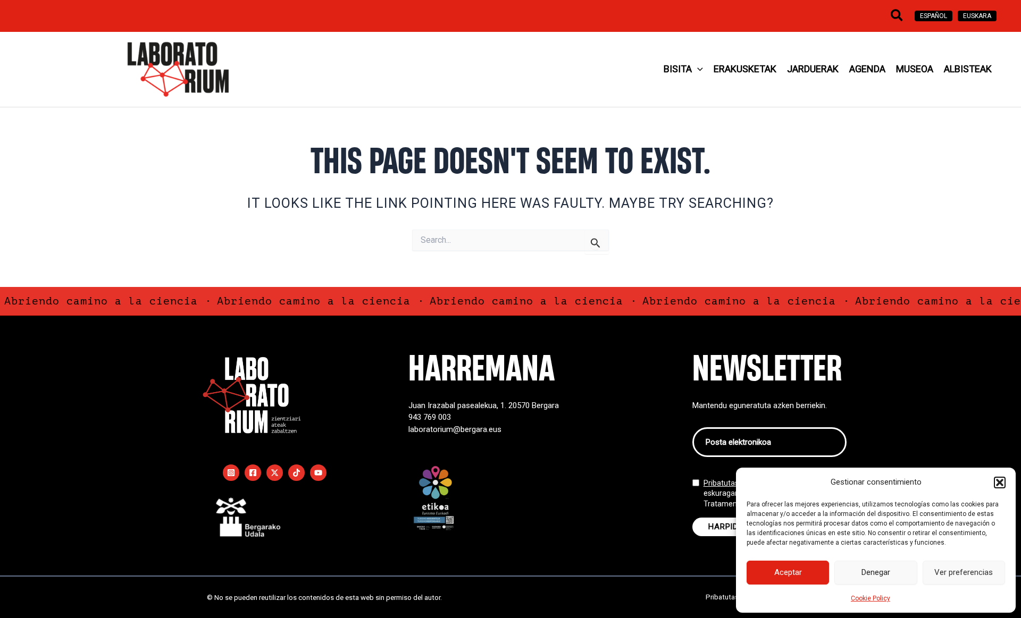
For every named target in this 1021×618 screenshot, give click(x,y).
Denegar (875, 572)
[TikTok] (296, 472)
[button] (999, 482)
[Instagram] (231, 472)
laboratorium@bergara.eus (454, 429)
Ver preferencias (963, 572)
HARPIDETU (730, 526)
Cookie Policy (870, 598)
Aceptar (788, 572)
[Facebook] (253, 472)
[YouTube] (318, 472)
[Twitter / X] (274, 472)
